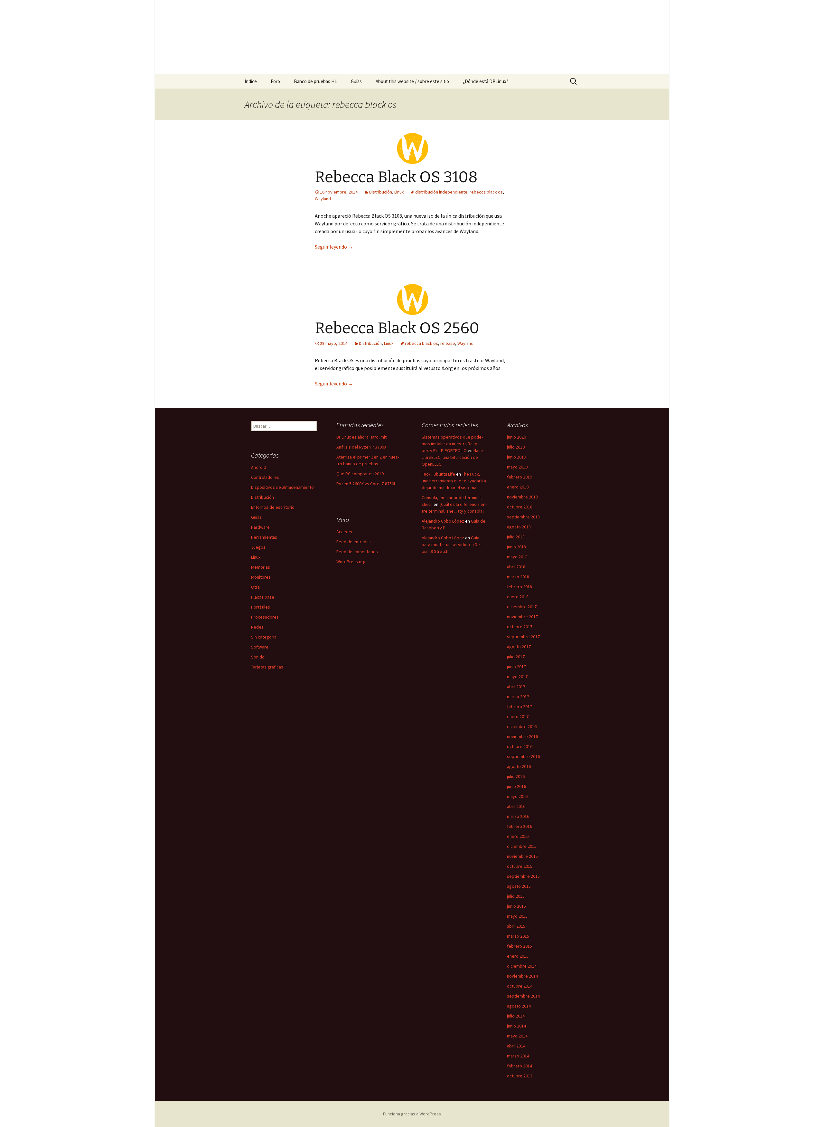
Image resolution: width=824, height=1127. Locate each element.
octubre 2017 (519, 627)
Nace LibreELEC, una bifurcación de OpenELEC (452, 457)
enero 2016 (518, 836)
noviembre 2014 (522, 976)
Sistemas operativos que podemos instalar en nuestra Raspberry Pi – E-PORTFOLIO (452, 443)
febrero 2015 (519, 946)
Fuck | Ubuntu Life (438, 474)
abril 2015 (516, 926)
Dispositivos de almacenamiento (282, 487)
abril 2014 (516, 1046)
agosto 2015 (519, 886)
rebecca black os (486, 192)
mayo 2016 (517, 796)
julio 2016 (516, 776)
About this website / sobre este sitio (412, 81)
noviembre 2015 (522, 856)
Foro (275, 81)
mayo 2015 (517, 916)
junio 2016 (516, 786)
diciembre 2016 (522, 726)
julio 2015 (516, 896)
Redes (257, 627)
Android (258, 467)
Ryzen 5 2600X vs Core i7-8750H (366, 484)
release (447, 343)
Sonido (258, 657)
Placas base (262, 597)
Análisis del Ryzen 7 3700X (361, 447)
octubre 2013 (519, 1076)
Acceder (344, 532)
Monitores (261, 577)
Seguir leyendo (334, 246)
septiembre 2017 (523, 636)
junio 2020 (516, 437)
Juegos (258, 547)
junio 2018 (516, 547)
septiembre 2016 (523, 756)
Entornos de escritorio (273, 507)
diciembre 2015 (522, 846)
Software (259, 647)
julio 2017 (516, 656)
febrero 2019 (519, 477)
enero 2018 (518, 597)
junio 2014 (516, 1026)
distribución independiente (441, 192)
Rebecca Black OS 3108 (396, 177)
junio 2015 (516, 906)
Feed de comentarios (357, 551)
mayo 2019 (517, 467)
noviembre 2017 (522, 617)
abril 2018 (516, 567)
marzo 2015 (518, 936)
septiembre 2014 (523, 996)
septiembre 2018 (523, 517)
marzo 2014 (518, 1056)
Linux (399, 192)
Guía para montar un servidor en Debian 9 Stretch (451, 544)
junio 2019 (516, 457)
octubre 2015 (519, 866)
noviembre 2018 (522, 497)
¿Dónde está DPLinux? (485, 81)
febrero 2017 (519, 706)
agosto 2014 (519, 1006)
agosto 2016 (519, 766)
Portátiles (260, 607)
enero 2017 (518, 716)
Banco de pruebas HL (315, 81)
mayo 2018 (517, 557)
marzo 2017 (518, 696)
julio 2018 (516, 537)
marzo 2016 (518, 816)
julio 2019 (516, 447)
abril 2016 (516, 806)
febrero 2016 (519, 826)
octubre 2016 (519, 746)
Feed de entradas (353, 542)
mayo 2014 (517, 1036)
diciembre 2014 (522, 966)
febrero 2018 (519, 587)
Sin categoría (263, 637)
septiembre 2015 (523, 876)
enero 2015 (518, 956)
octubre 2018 (519, 507)
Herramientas (264, 537)
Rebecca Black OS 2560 (397, 328)
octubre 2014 (519, 986)
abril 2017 (516, 686)
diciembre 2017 (522, 607)
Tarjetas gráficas (267, 667)
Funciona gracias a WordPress (412, 1114)
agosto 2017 (519, 646)
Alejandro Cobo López (443, 521)
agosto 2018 (519, 527)
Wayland (323, 199)
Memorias (260, 567)
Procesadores (265, 617)
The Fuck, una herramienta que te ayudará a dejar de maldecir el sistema (454, 480)
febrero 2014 (519, 1066)
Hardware (260, 527)
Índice (251, 81)
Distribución (380, 192)
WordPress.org (351, 561)
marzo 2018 (518, 577)
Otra (255, 587)
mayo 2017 (517, 676)
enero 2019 (518, 487)
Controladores (265, 477)
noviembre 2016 (522, 736)
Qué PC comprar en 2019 (360, 474)
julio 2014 (516, 1016)
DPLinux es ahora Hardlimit (361, 437)
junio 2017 (516, 666)
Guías (356, 81)
